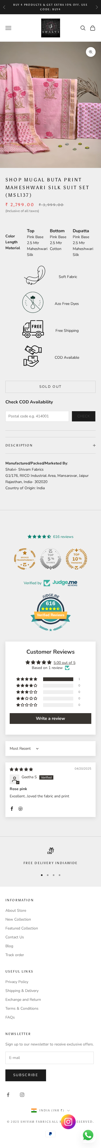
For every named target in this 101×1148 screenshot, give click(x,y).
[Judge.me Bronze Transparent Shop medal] (25, 559)
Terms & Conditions (22, 1008)
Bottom (57, 231)
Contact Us (14, 937)
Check (83, 416)
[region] (50, 856)
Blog (9, 946)
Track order (14, 954)
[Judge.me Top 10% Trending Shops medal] (76, 559)
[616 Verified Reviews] (50, 634)
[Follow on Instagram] (22, 1094)
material (12, 248)
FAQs (10, 1017)
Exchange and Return (23, 999)
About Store (15, 910)
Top (30, 231)
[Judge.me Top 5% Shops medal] (50, 559)
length (11, 242)
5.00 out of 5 (64, 662)
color (10, 236)
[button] (27, 679)
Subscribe (25, 1075)
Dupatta (81, 231)
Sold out (50, 386)
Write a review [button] (50, 718)
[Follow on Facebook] (8, 1094)
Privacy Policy (16, 981)
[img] (21, 769)
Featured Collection (21, 928)
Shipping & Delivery (22, 990)
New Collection (18, 919)
